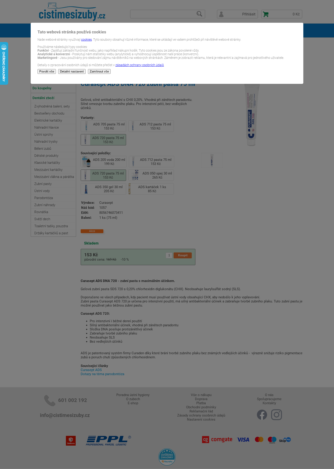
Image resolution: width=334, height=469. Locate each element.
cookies (86, 39)
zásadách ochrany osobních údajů (139, 65)
